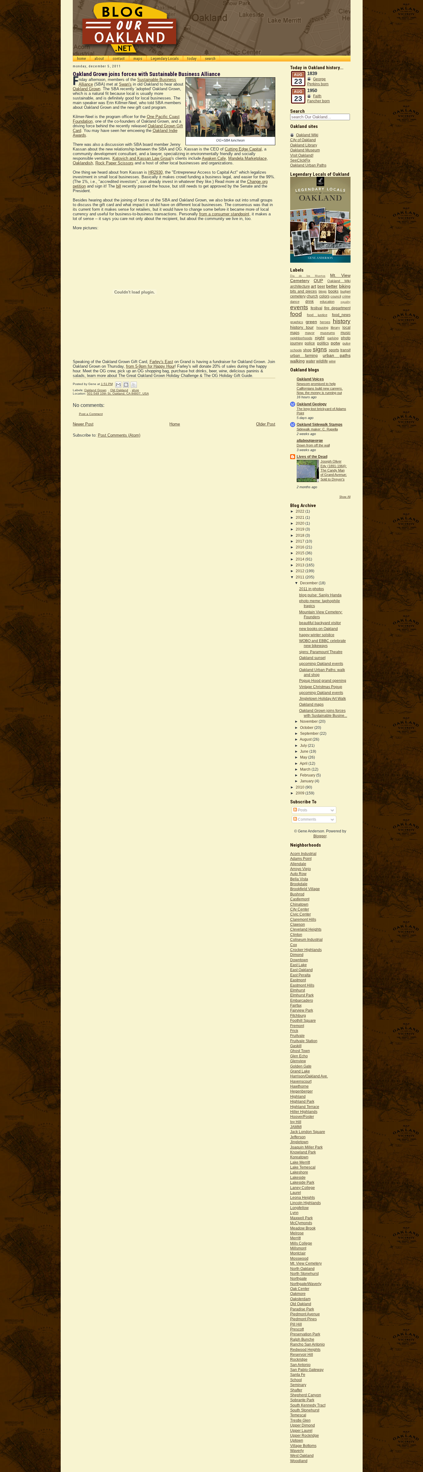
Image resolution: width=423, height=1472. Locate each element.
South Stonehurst (304, 1410)
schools (296, 350)
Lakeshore (299, 1172)
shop (135, 390)
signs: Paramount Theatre (320, 652)
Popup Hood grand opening (322, 681)
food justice (317, 315)
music (346, 333)
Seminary (298, 1385)
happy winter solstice (316, 635)
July (304, 745)
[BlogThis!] (126, 385)
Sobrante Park (302, 1400)
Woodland (298, 1461)
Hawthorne (299, 1086)
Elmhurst (297, 990)
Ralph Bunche (302, 1339)
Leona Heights (302, 1197)
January (307, 781)
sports (334, 350)
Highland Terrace (304, 1107)
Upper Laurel (301, 1430)
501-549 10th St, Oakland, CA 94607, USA (118, 393)
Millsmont (298, 1248)
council (335, 296)
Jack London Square (307, 1132)
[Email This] (118, 385)
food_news (341, 315)
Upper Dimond (302, 1425)
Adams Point (301, 859)
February (308, 775)
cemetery (298, 296)
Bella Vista (299, 879)
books (333, 291)
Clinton (296, 935)
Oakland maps (311, 704)
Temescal (298, 1415)
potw (335, 343)
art (313, 286)
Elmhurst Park (302, 995)
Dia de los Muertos (307, 275)
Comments (306, 819)
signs (320, 349)
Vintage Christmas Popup (320, 687)
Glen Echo (299, 1056)
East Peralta (300, 975)
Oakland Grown (86, 89)
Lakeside (298, 1177)
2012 (300, 571)
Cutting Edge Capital (243, 149)
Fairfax (296, 1005)
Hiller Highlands (303, 1112)
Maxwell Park (301, 1218)
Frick (294, 1031)
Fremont (297, 1026)
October (307, 727)
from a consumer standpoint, (225, 214)
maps (137, 58)
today (191, 58)
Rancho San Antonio (307, 1344)
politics (323, 343)
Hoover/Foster (302, 1117)
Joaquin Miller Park (306, 1147)
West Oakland (302, 1455)
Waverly (297, 1451)
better (332, 286)
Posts (302, 810)
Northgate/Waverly (305, 1284)
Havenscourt (301, 1081)
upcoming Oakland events (321, 664)
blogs (323, 291)
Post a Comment (91, 414)
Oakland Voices (310, 379)
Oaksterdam (300, 1299)
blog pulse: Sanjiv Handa (320, 595)
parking (332, 338)
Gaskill (296, 1046)
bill (118, 186)
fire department (337, 308)
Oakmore (298, 1294)
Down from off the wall (313, 445)
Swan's (125, 84)
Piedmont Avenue (305, 1314)
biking (345, 286)
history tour (302, 327)
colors (324, 296)
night (320, 337)
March (306, 769)
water (310, 361)
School (296, 1380)
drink (309, 301)
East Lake (298, 965)
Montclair (298, 1253)
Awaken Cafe (214, 158)
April (304, 763)
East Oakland (301, 970)
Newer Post (83, 424)
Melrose (297, 1233)
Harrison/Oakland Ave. (309, 1076)
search (210, 58)
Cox (293, 945)
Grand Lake (300, 1071)
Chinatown (299, 904)
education (327, 301)
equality (346, 301)
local (346, 327)
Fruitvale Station (303, 1041)
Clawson (297, 924)
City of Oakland (303, 140)
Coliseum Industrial (306, 939)
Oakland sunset (312, 658)
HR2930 (155, 172)
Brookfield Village (305, 889)
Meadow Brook (303, 1228)
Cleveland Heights (305, 929)
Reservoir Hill (301, 1354)
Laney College (302, 1188)
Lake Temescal (303, 1167)
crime (346, 296)
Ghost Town (300, 1051)
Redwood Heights (305, 1349)
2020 (300, 523)
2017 (300, 541)
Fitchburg (298, 1015)
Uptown (296, 1440)
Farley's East (161, 361)
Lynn (294, 1213)
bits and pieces (303, 291)
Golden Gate (301, 1066)
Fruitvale (297, 1036)
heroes (325, 322)
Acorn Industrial (303, 854)
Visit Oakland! (301, 155)
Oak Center (299, 1289)
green (311, 321)
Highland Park (302, 1101)
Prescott (297, 1329)
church (312, 296)
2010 (300, 787)
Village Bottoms (303, 1446)
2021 (300, 517)
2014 (300, 559)
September (310, 733)
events (299, 307)
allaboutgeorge (310, 440)
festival (316, 308)
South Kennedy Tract (307, 1405)
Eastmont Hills (302, 985)
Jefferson (298, 1137)
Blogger (319, 836)
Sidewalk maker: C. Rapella (317, 429)
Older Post (265, 424)
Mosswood (299, 1258)
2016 (300, 547)
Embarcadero (301, 1000)
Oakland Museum (305, 150)
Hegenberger (301, 1091)
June (304, 751)
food (296, 314)
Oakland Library (303, 145)
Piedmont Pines (303, 1319)
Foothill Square (303, 1020)
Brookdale (298, 884)
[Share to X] (134, 385)
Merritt (295, 1238)
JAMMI (296, 1127)
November (309, 721)
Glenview (298, 1061)
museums (327, 333)
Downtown (299, 960)
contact (119, 58)
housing (322, 327)
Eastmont (298, 980)
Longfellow (299, 1208)
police (310, 343)
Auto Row (298, 874)
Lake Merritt (300, 1162)
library (335, 327)
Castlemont (299, 899)
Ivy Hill (295, 1122)
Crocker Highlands (306, 950)
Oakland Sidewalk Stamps (319, 424)
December (309, 583)
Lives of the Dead (312, 457)
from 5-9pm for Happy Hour (150, 366)
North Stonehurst (304, 1273)
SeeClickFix (300, 160)
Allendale (298, 864)
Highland (298, 1096)
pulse (346, 343)
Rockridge (298, 1359)
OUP (318, 280)
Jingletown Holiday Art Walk (322, 698)
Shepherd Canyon (305, 1395)
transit (345, 350)
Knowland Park (303, 1152)
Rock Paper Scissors (114, 163)
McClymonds (301, 1223)
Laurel (295, 1193)
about (99, 58)
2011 (300, 577)
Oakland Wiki (307, 135)
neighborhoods (301, 338)
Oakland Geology (312, 404)
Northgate (298, 1278)
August (306, 739)
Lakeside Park (302, 1182)
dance (294, 301)
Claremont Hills (303, 919)
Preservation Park (305, 1334)
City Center (299, 909)
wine (332, 361)
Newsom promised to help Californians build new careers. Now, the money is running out (320, 388)
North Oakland (302, 1269)
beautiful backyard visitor (320, 623)
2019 (300, 529)
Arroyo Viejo (300, 869)
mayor (310, 333)
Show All (345, 496)
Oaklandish (83, 163)
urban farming (304, 355)
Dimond (296, 955)
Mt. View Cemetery (306, 1263)
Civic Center (300, 914)
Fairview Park (301, 1010)
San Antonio (300, 1365)
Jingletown (299, 1142)
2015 (300, 553)
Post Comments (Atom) (119, 435)
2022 (300, 511)
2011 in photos (311, 589)
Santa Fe (297, 1375)
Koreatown (299, 1157)
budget (345, 291)
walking (297, 360)
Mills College (301, 1243)
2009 (300, 793)
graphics (296, 322)
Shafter (296, 1390)
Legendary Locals (165, 58)
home (81, 58)
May (304, 757)
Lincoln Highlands (305, 1203)
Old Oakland (119, 390)
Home (174, 424)
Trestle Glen (300, 1420)
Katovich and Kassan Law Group (141, 158)
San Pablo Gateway (307, 1370)
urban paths (336, 355)
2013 (300, 565)
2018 (300, 535)
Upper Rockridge (304, 1435)
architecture (300, 286)
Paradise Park (302, 1309)
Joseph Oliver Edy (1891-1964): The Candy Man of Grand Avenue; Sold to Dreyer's (334, 470)
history (342, 321)
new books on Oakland (318, 629)
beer (321, 286)
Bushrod (297, 894)
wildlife (322, 361)
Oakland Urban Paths (308, 165)
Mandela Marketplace (247, 158)
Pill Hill (296, 1324)
